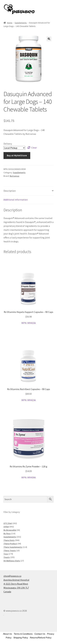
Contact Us (40, 634)
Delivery (7, 143)
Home (9, 22)
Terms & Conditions (23, 634)
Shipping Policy (20, 637)
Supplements (21, 22)
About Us (7, 634)
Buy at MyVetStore (17, 155)
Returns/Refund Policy (40, 637)
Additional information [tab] (15, 199)
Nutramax (14, 176)
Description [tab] (9, 190)
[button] (49, 38)
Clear (34, 147)
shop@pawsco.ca (12, 575)
